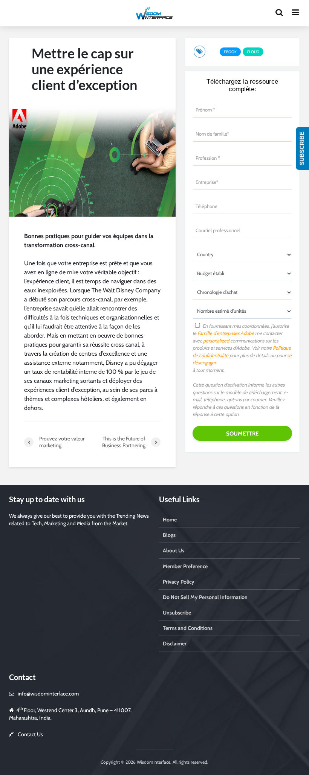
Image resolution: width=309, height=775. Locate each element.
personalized (216, 341)
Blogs (169, 535)
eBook (230, 51)
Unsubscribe (177, 612)
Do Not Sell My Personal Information (205, 597)
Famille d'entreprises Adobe (225, 333)
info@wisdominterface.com (48, 693)
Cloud (253, 51)
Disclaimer (175, 643)
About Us (173, 550)
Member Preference (185, 566)
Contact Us (30, 734)
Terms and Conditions (188, 628)
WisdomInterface (153, 762)
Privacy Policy (178, 581)
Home (170, 519)
